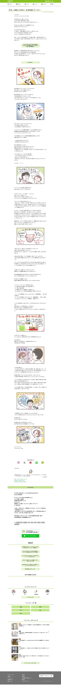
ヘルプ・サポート (10, 677)
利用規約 (9, 676)
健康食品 (32, 522)
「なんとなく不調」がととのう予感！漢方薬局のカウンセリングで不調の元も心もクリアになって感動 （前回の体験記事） (30, 45)
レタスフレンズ (17, 524)
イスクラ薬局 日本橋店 (19, 499)
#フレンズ (44, 12)
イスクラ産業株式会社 (19, 522)
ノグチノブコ (25, 522)
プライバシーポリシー (11, 674)
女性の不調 (38, 522)
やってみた (43, 522)
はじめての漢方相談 (18, 494)
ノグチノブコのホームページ (22, 479)
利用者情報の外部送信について (26, 677)
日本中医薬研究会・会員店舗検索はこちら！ (22, 517)
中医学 (35, 522)
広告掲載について (10, 679)
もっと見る (44, 476)
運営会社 (23, 674)
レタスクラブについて (25, 681)
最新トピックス (10, 681)
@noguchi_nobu (22, 480)
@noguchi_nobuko (23, 481)
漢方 (28, 522)
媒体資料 (23, 679)
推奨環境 (23, 676)
